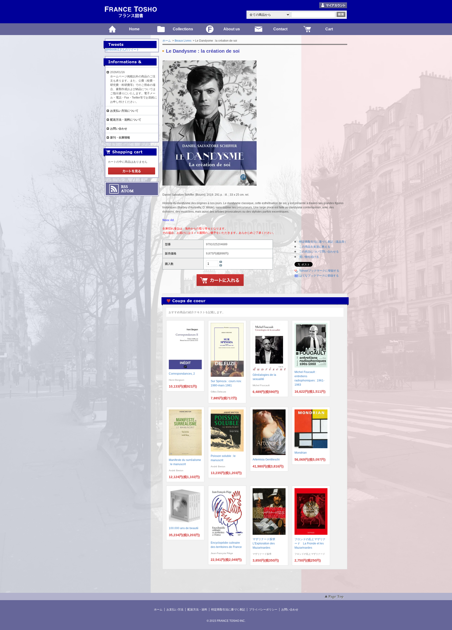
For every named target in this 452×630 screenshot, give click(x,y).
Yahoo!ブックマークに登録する (319, 270)
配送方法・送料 (197, 609)
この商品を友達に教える (314, 246)
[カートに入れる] (220, 280)
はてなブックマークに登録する (319, 275)
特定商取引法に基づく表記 (228, 609)
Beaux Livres (183, 40)
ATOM (127, 191)
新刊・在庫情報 (120, 137)
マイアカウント (333, 5)
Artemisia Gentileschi (266, 459)
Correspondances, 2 (182, 373)
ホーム (166, 40)
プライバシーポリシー (263, 609)
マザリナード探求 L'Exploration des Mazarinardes (265, 543)
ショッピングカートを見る (131, 171)
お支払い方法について (124, 110)
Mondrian (301, 452)
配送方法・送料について (125, 119)
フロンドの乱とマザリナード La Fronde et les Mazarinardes (310, 543)
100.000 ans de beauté (183, 528)
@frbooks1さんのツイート (122, 49)
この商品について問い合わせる (319, 251)
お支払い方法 (174, 609)
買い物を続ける (309, 256)
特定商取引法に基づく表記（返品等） (323, 241)
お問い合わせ (118, 128)
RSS (124, 186)
